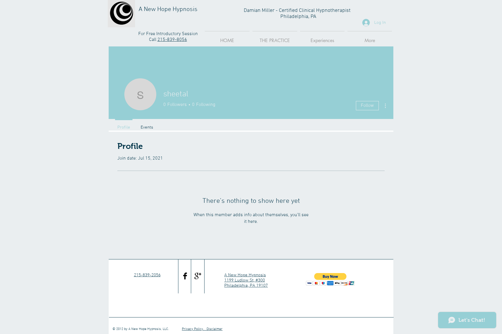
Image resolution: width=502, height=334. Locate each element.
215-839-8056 (172, 40)
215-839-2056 (147, 275)
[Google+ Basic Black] (197, 275)
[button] (330, 279)
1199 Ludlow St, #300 (244, 280)
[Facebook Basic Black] (185, 275)
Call (153, 40)
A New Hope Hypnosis (245, 275)
